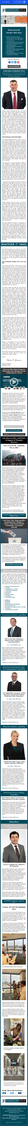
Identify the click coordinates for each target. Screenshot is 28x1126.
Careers (18, 1118)
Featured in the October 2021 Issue (14, 31)
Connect (23, 1118)
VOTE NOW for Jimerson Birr (14, 564)
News (14, 1118)
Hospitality (7, 601)
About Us (16, 1115)
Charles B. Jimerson (15, 412)
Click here (4, 662)
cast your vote (23, 557)
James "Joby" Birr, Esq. (15, 699)
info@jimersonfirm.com (14, 1112)
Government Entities (10, 597)
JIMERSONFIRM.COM (8, 1115)
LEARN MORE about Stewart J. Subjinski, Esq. (14, 901)
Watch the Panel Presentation (14, 430)
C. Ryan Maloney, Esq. (15, 645)
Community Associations (11, 590)
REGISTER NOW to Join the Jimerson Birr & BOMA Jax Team (14, 515)
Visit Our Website (14, 66)
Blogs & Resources (7, 1118)
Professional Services (10, 605)
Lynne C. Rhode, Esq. (15, 766)
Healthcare (7, 600)
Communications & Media (11, 589)
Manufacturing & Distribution (12, 604)
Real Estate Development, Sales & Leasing (15, 607)
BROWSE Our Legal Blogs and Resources (14, 434)
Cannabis (7, 587)
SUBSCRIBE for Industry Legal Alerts (14, 426)
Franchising (8, 596)
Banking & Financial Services (12, 586)
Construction (8, 592)
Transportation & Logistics (11, 609)
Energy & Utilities (9, 594)
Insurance (7, 603)
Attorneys (16, 1116)
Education (7, 593)
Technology (8, 608)
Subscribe (14, 1119)
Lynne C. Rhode (13, 415)
